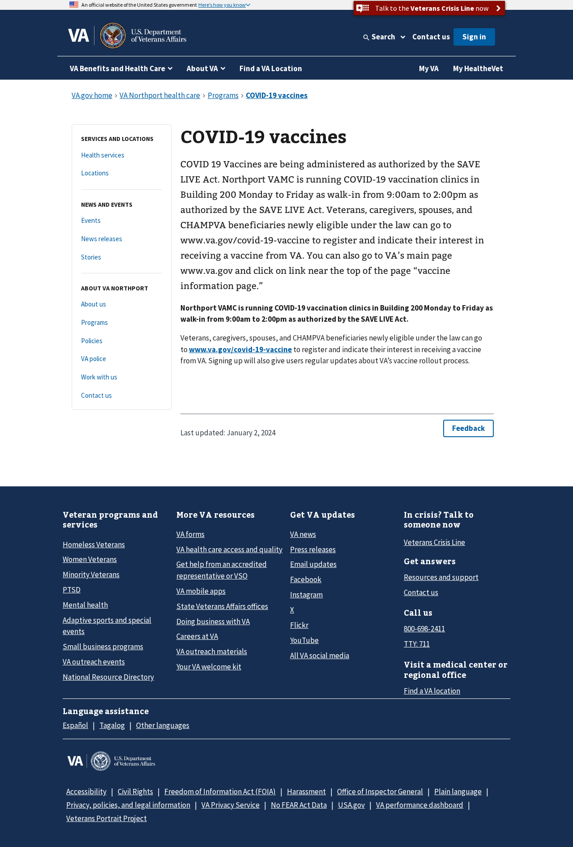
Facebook (305, 579)
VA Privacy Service (230, 805)
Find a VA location (432, 691)
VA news (303, 534)
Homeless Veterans (94, 544)
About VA (202, 68)
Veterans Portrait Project (106, 818)
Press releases (313, 549)
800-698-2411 (424, 629)
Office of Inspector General (380, 791)
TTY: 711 (417, 644)
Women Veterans (90, 559)
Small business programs (103, 646)
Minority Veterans (91, 574)
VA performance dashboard (419, 805)
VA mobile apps (201, 591)
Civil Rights (135, 791)
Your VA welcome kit (208, 667)
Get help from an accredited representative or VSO (221, 569)
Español (75, 725)
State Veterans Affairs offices (222, 606)
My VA (429, 68)
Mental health (85, 605)
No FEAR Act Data (299, 805)
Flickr (299, 625)
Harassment (306, 791)
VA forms (190, 534)
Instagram (306, 595)
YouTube (304, 640)
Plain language (458, 791)
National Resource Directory (108, 677)
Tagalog (112, 725)
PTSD (72, 590)
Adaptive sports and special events (107, 625)
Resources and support (441, 577)
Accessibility (86, 791)
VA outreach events (94, 662)
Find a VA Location (270, 68)
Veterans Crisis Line (434, 542)
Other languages (162, 725)
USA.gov (351, 805)
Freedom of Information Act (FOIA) (220, 791)
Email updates (313, 564)
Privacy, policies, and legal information (128, 805)
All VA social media (319, 655)
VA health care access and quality (229, 549)
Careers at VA (197, 636)
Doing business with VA (213, 621)
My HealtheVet (478, 68)
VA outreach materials (211, 651)
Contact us (431, 37)
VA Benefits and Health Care (117, 68)
